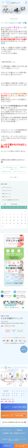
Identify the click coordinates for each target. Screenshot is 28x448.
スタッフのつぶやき (21, 292)
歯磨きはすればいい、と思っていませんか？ (13, 171)
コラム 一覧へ (13, 177)
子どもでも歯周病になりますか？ (11, 200)
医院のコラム (7, 292)
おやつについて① (7, 190)
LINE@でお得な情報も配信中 (21, 297)
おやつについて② (7, 187)
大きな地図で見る (24, 348)
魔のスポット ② (6, 193)
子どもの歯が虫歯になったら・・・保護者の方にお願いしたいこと (15, 168)
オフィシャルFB (7, 296)
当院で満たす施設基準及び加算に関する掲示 (13, 422)
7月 (5, 204)
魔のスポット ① (6, 196)
